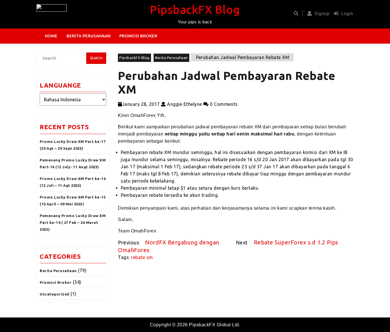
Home (51, 35)
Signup (322, 13)
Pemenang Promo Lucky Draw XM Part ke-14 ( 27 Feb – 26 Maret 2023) (73, 222)
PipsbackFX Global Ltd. (214, 324)
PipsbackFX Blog (195, 9)
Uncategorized (54, 294)
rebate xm (142, 257)
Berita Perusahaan (88, 35)
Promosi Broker (138, 35)
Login (347, 13)
